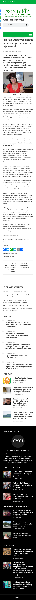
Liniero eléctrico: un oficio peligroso (25, 265)
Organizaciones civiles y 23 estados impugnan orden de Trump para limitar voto (23, 390)
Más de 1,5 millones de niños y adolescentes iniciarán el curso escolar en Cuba (17, 336)
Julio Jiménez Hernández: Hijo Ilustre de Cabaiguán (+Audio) (22, 474)
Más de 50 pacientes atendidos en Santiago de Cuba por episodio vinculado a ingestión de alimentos (18, 347)
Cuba (11, 253)
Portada (15, 253)
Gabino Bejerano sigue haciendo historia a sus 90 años (22, 535)
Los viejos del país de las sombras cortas (15, 292)
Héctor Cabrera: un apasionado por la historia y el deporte (23, 496)
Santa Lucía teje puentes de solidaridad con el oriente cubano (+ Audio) (23, 524)
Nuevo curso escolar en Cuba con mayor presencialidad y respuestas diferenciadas (18, 325)
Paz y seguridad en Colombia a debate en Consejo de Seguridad (10, 267)
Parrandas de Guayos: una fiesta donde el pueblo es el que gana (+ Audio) (23, 512)
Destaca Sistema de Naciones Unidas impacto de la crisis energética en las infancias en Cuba (19, 367)
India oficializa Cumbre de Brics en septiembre (16, 305)
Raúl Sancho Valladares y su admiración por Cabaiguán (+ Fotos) (23, 485)
